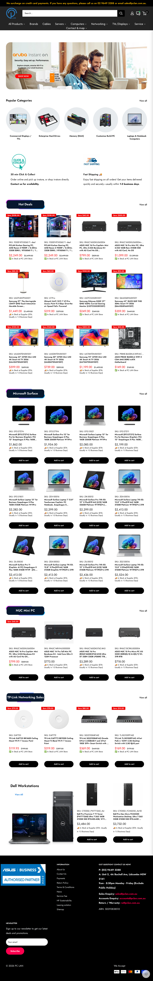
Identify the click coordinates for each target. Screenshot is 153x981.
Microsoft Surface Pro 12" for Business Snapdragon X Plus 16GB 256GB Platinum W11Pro (58, 437)
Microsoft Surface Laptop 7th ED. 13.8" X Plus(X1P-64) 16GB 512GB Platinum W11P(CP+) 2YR (129, 502)
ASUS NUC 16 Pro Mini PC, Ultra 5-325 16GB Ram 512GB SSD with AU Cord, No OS (129, 248)
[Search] (121, 13)
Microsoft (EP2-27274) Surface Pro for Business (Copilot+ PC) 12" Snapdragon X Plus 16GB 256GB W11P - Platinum (22, 437)
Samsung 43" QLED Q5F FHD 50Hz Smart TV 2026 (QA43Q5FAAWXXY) (128, 304)
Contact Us (61, 873)
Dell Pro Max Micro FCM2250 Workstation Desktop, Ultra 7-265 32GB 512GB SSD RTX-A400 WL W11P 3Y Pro (128, 816)
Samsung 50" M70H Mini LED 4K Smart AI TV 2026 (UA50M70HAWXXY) (57, 359)
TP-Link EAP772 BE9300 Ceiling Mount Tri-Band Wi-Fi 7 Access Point (58, 741)
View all (143, 100)
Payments (61, 878)
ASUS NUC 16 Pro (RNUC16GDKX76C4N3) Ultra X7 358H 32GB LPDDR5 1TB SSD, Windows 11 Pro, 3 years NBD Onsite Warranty (92, 654)
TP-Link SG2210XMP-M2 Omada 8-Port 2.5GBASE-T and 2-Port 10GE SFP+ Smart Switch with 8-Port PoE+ (93, 741)
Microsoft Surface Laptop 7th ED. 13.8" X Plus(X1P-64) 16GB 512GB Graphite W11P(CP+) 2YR (59, 567)
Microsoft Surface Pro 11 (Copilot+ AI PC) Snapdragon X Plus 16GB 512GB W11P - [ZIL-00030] (23, 567)
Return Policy (62, 882)
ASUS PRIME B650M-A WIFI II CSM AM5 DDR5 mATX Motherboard (128, 359)
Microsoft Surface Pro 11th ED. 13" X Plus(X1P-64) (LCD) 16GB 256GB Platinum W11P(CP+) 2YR (93, 502)
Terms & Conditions (65, 887)
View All (19, 794)
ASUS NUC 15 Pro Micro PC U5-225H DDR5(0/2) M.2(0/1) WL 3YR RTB (129, 654)
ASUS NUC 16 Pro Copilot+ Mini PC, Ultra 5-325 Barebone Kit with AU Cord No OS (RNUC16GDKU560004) (93, 248)
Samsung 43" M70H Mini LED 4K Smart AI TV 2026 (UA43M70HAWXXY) (22, 359)
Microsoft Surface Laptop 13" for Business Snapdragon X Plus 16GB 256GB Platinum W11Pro (93, 437)
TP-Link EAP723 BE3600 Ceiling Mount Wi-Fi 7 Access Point (23, 739)
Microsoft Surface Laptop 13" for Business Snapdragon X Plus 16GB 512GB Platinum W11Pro (23, 502)
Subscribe (15, 951)
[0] (144, 13)
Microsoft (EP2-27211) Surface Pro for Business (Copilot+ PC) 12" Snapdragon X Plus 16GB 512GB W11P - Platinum (128, 437)
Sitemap (60, 909)
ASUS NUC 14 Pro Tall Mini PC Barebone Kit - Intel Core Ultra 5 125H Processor (58, 654)
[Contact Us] (138, 13)
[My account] (132, 13)
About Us (61, 869)
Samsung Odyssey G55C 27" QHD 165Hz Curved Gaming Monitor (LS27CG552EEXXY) (92, 304)
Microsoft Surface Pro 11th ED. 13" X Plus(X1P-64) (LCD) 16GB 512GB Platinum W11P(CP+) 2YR (94, 567)
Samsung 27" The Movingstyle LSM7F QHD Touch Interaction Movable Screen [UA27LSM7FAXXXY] (22, 304)
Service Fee (62, 896)
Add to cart (24, 460)
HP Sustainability (64, 900)
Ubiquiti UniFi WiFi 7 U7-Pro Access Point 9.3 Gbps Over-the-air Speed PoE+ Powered (58, 304)
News (59, 891)
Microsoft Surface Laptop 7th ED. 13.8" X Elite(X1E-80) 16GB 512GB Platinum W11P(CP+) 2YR (129, 567)
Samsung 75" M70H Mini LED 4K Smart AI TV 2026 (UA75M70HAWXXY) (92, 359)
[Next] (147, 121)
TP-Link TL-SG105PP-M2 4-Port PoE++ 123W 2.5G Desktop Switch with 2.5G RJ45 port (128, 741)
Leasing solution (64, 905)
